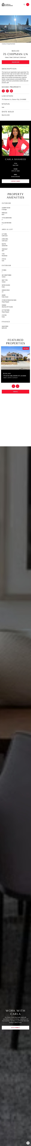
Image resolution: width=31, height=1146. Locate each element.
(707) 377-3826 (15, 170)
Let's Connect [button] (15, 1027)
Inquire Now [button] (15, 62)
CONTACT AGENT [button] (15, 181)
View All (15, 391)
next (17, 386)
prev (13, 386)
